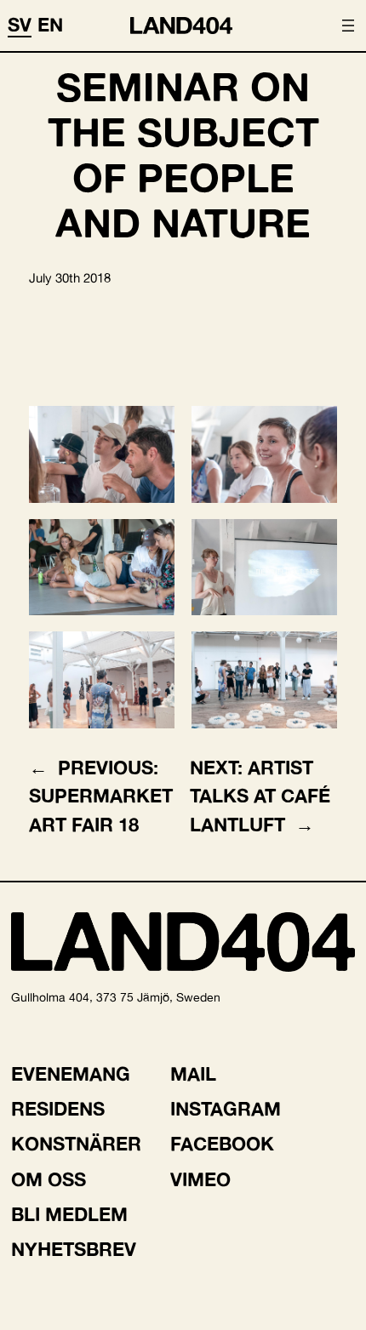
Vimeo (200, 1179)
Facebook (222, 1144)
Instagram (225, 1109)
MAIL (193, 1074)
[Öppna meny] (348, 25)
